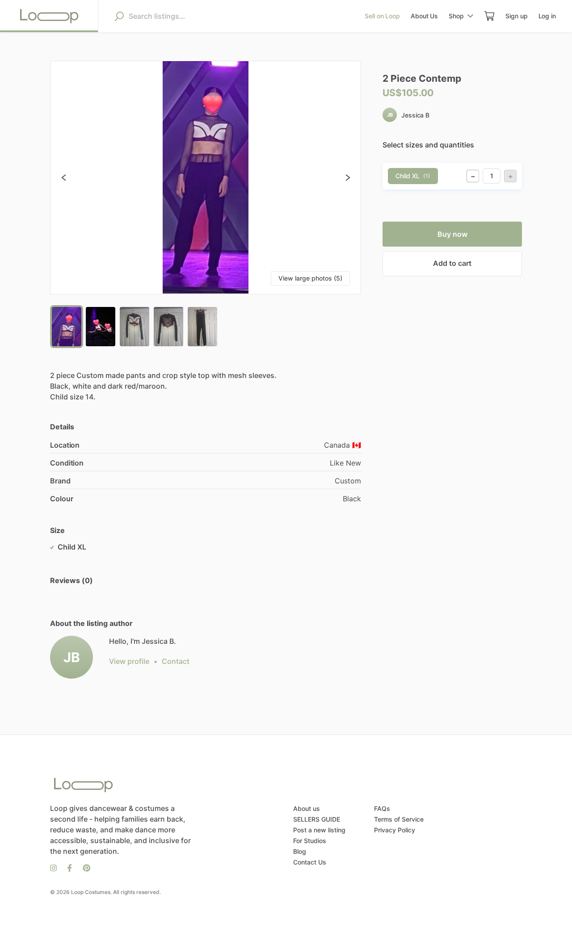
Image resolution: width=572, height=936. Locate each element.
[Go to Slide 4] (168, 326)
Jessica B (415, 115)
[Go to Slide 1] (66, 326)
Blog (299, 851)
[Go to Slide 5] (202, 326)
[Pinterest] (83, 867)
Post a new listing (319, 830)
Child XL (412, 176)
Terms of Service (399, 819)
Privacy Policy (394, 830)
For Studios (309, 840)
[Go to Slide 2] (100, 326)
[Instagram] (56, 867)
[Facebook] (69, 867)
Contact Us (309, 862)
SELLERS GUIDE (316, 819)
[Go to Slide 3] (134, 326)
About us (306, 808)
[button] (205, 177)
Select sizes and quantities (428, 144)
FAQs (382, 808)
